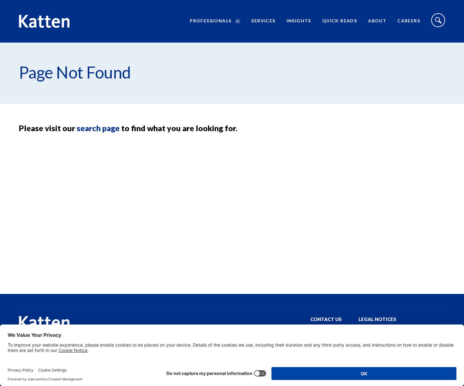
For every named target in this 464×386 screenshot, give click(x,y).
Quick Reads (339, 20)
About (377, 20)
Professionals (210, 20)
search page (98, 128)
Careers (408, 20)
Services (263, 20)
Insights (299, 20)
